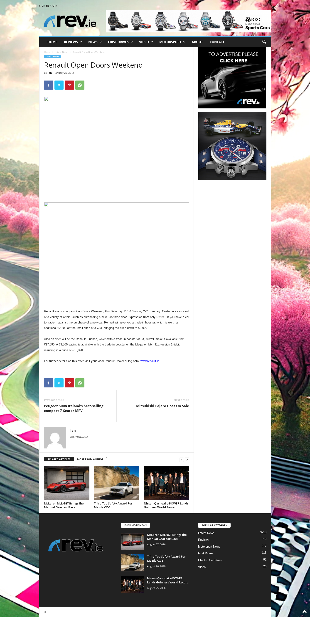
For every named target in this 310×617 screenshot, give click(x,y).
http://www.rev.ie (79, 437)
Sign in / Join (48, 5)
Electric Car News (210, 560)
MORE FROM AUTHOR (90, 459)
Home (52, 42)
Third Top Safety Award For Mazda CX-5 (113, 505)
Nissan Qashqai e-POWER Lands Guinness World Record (166, 505)
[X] (59, 85)
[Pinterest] (69, 85)
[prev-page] (181, 459)
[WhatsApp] (79, 85)
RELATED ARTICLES (59, 459)
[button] (264, 42)
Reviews (71, 42)
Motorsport (170, 42)
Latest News (61, 52)
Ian (50, 72)
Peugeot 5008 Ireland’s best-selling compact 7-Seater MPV (73, 408)
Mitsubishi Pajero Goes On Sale (162, 406)
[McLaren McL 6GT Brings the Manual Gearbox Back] (66, 483)
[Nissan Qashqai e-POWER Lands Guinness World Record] (166, 483)
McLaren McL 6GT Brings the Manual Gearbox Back (64, 505)
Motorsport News (209, 546)
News (93, 42)
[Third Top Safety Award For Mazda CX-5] (116, 483)
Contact (217, 42)
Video (144, 42)
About (197, 42)
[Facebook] (48, 85)
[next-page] (187, 459)
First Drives (118, 42)
